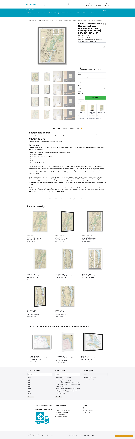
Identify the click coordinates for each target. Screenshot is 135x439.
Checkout (106, 5)
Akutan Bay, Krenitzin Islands (63, 381)
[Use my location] (69, 4)
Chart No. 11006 (39, 358)
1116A (29, 388)
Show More (31, 397)
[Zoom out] (104, 46)
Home (30, 20)
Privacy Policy (91, 435)
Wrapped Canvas (31, 273)
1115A (29, 386)
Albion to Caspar (60, 386)
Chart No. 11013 (88, 358)
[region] (92, 58)
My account (89, 5)
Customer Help (98, 5)
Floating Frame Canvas (43, 20)
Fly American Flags (40, 435)
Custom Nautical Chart (89, 377)
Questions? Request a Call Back (124, 436)
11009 (29, 379)
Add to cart (95, 97)
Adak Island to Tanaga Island (63, 377)
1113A (29, 382)
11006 (29, 377)
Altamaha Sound (60, 393)
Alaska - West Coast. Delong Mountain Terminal (68, 382)
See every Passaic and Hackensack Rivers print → (89, 118)
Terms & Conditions (74, 435)
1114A (29, 384)
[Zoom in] (104, 44)
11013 (29, 381)
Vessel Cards (50, 435)
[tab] (56, 127)
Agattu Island (59, 379)
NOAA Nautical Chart (89, 379)
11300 (29, 392)
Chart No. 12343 (64, 276)
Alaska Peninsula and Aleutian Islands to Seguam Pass (70, 384)
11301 (29, 393)
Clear (79, 91)
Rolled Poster (30, 235)
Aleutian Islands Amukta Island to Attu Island (68, 388)
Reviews (78, 128)
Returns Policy (83, 435)
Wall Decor (34, 20)
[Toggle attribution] (80, 68)
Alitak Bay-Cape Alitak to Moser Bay (65, 392)
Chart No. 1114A (66, 358)
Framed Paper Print (59, 235)
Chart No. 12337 (34, 238)
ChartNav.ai (82, 71)
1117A (29, 390)
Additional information (68, 128)
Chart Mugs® (30, 435)
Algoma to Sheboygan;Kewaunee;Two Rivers (68, 390)
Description (56, 128)
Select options (39, 244)
